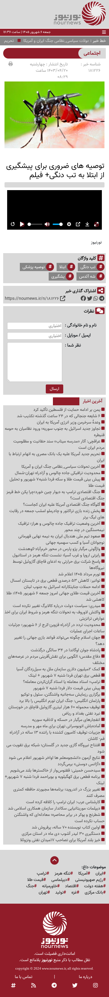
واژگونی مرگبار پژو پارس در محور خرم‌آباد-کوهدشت (59, 549)
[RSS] (33, 986)
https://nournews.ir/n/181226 (32, 298)
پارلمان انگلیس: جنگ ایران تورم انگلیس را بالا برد (60, 700)
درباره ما (85, 977)
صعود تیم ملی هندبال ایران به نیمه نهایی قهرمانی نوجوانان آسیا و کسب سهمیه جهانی (61, 539)
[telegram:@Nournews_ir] (54, 986)
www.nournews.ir (54, 968)
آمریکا (83, 873)
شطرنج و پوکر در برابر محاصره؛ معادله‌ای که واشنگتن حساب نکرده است (59, 818)
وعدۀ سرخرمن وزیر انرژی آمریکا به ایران (69, 422)
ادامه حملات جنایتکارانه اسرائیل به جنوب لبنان (62, 587)
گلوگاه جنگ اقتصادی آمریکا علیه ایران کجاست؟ (62, 504)
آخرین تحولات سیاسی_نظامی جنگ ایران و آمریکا (61, 466)
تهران (43, 892)
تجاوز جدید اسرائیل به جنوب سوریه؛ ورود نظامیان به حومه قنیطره (55, 432)
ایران (99, 873)
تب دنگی (87, 267)
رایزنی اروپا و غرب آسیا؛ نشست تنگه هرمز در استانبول (56, 555)
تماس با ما (23, 977)
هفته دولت (93, 886)
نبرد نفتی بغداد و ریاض (81, 713)
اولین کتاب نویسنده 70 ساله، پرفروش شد (66, 827)
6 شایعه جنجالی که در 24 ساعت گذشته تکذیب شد (59, 416)
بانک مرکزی (94, 892)
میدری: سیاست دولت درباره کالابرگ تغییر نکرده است (57, 606)
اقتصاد (70, 886)
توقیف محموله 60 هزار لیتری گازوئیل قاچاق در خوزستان (54, 707)
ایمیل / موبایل (79, 335)
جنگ (30, 886)
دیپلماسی (59, 880)
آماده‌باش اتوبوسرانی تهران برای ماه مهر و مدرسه (61, 726)
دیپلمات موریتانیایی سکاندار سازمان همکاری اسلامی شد (54, 808)
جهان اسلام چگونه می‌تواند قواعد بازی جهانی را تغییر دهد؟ (59, 640)
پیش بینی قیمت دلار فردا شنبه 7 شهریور (67, 688)
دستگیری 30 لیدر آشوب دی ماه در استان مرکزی (61, 833)
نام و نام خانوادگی (82, 325)
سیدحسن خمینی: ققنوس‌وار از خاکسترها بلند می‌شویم (55, 770)
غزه (74, 892)
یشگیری (58, 276)
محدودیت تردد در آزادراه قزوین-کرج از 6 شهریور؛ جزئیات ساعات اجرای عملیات (56, 628)
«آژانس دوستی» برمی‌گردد (79, 764)
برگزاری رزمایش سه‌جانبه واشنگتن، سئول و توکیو (61, 694)
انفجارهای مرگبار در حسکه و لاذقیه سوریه (66, 719)
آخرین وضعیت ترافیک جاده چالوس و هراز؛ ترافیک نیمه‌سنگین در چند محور (61, 526)
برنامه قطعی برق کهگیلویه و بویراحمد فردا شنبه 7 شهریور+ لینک (55, 780)
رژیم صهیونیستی (89, 880)
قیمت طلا (35, 880)
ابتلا (62, 267)
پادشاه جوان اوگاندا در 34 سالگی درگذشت (66, 650)
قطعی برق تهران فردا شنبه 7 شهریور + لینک (64, 675)
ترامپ (42, 873)
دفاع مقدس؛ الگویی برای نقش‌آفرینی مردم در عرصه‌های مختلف (56, 659)
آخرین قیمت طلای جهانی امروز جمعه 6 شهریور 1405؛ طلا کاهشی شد (55, 596)
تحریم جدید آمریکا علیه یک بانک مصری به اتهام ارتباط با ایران (57, 457)
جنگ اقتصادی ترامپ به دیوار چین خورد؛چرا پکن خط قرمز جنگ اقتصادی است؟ (55, 495)
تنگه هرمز (62, 873)
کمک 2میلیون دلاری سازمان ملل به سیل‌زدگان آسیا (58, 669)
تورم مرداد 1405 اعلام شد (79, 574)
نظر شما (74, 345)
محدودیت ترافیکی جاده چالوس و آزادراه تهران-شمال (58, 473)
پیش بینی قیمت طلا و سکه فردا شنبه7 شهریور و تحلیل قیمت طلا (57, 482)
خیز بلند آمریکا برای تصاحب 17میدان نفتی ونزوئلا (60, 840)
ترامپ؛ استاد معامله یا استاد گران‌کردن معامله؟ (62, 681)
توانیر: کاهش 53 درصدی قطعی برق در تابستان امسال (55, 580)
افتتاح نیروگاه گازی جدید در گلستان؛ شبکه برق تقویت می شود (55, 748)
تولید (59, 892)
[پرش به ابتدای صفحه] (54, 861)
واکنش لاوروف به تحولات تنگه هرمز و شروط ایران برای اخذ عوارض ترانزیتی (54, 615)
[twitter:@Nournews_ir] (75, 986)
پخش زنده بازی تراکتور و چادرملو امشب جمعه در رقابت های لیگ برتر (57, 514)
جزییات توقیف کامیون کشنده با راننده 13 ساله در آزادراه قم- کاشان (57, 735)
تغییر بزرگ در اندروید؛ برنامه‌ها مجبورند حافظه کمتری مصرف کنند (59, 792)
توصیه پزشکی (33, 267)
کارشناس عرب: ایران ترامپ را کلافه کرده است (63, 802)
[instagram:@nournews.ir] (95, 986)
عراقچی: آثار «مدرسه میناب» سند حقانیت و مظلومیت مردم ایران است (59, 444)
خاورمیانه (49, 886)
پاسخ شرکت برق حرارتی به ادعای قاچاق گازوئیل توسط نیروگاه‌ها (59, 564)
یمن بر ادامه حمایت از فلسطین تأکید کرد (67, 409)
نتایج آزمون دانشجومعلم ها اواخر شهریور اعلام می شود (55, 757)
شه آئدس (87, 276)
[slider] (35, 224)
